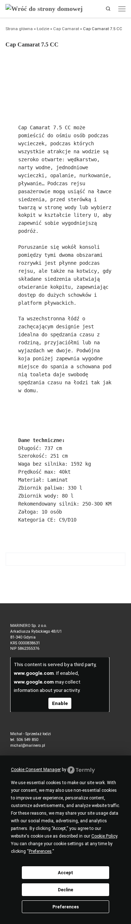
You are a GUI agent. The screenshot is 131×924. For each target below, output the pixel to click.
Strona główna (19, 29)
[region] (65, 81)
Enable (60, 703)
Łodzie (43, 29)
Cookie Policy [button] (104, 836)
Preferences (65, 906)
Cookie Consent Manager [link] (36, 769)
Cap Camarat (66, 29)
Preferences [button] (40, 851)
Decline (65, 889)
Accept (65, 872)
